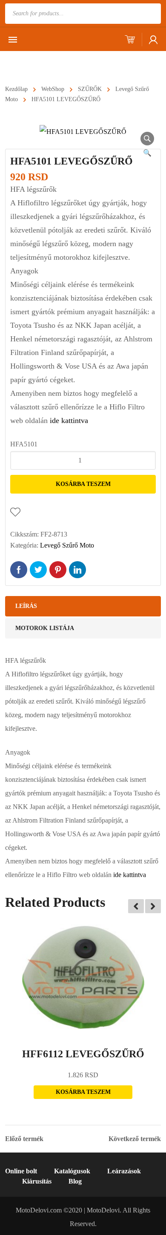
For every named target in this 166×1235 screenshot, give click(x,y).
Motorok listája (44, 628)
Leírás (26, 606)
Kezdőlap (16, 89)
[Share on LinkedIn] (77, 569)
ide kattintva (69, 420)
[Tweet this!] (38, 569)
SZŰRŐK (90, 89)
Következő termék (135, 1139)
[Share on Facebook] (18, 569)
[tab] (83, 606)
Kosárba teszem (83, 484)
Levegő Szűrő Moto (67, 545)
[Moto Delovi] (61, 62)
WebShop (52, 89)
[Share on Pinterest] (57, 569)
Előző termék (24, 1139)
